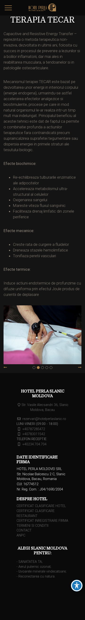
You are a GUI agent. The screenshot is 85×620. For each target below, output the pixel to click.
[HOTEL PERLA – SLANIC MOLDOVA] (42, 8)
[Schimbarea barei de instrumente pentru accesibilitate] (76, 585)
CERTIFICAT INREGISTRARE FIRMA (42, 521)
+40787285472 (33, 429)
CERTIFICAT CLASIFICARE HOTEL (41, 506)
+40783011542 (33, 434)
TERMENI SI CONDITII (32, 526)
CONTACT (24, 530)
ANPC (21, 535)
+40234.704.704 (34, 444)
